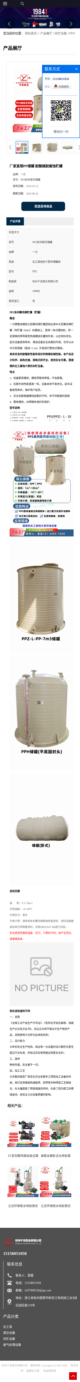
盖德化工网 (32, 1370)
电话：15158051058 (28, 1283)
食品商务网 (49, 1370)
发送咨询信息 (43, 206)
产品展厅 (46, 33)
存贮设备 (61, 33)
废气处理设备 (12, 1344)
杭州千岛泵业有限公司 (15, 1365)
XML (65, 1365)
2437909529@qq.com (38, 1290)
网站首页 (31, 33)
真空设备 (9, 1332)
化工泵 (7, 1326)
